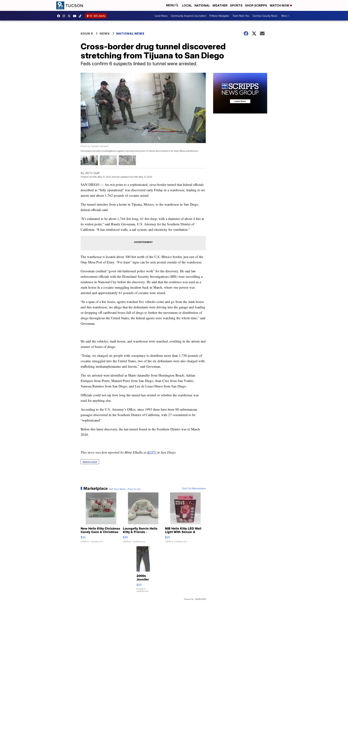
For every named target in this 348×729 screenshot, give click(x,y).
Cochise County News (265, 16)
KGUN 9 (87, 33)
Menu (170, 5)
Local (187, 5)
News (105, 33)
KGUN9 (70, 16)
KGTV (152, 452)
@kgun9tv (81, 16)
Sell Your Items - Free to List (124, 489)
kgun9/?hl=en (65, 16)
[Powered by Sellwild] (200, 599)
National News (130, 33)
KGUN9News (59, 16)
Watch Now (280, 5)
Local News (161, 16)
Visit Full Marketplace (194, 488)
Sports (236, 5)
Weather (219, 5)
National (202, 5)
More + (285, 16)
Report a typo (90, 461)
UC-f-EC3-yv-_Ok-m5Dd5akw (75, 16)
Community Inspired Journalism (188, 16)
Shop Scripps (256, 5)
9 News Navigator (219, 16)
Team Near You (241, 16)
